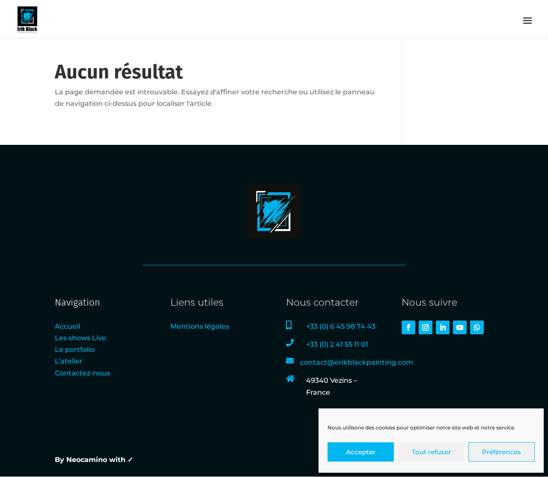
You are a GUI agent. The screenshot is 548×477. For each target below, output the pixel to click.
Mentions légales (199, 326)
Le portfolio (75, 349)
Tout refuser (431, 452)
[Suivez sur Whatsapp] (477, 327)
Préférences (501, 452)
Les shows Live (80, 338)
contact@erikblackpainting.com (356, 362)
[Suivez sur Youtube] (460, 327)
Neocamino (86, 460)
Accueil (67, 326)
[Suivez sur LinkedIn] (443, 327)
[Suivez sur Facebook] (408, 327)
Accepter (360, 452)
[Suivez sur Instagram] (425, 327)
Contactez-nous (82, 373)
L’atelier (69, 361)
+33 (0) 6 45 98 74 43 (340, 326)
